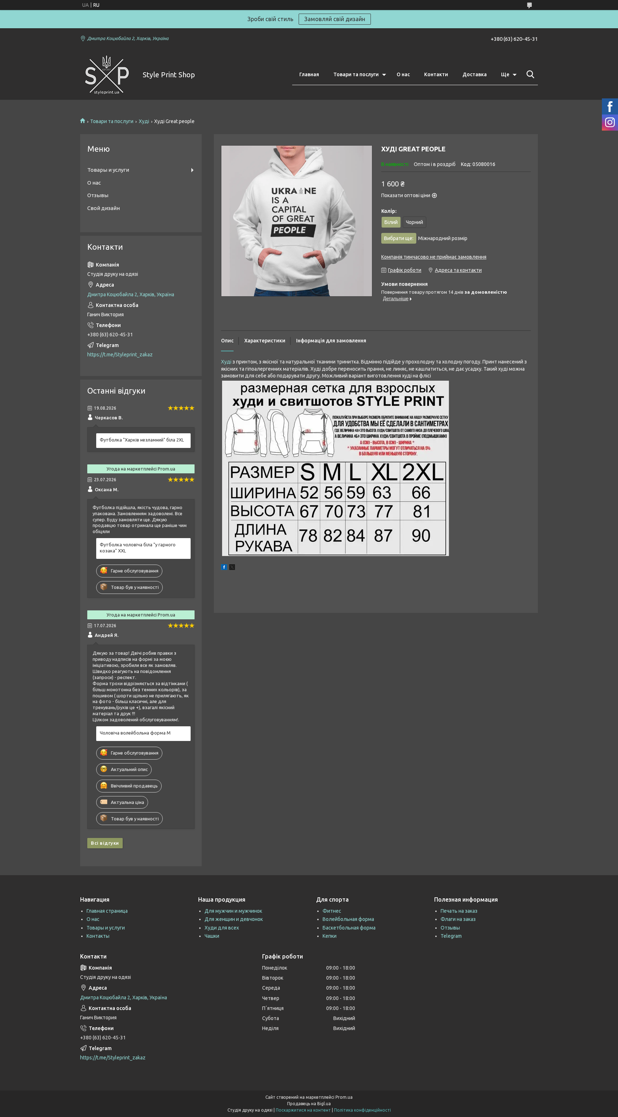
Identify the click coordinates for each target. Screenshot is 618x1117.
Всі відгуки (105, 842)
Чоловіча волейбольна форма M (135, 732)
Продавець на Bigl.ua (309, 1103)
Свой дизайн (103, 208)
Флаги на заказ (458, 919)
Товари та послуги (356, 74)
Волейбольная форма (348, 919)
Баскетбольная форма (349, 928)
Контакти (436, 74)
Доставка (474, 74)
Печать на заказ (459, 911)
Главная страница (107, 911)
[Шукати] (529, 74)
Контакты (98, 936)
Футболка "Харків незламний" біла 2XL (142, 439)
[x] (232, 568)
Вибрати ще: (425, 238)
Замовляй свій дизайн (334, 19)
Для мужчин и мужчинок (233, 911)
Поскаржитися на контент (303, 1110)
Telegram (451, 936)
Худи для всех (222, 928)
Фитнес (332, 911)
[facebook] (224, 568)
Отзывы (97, 195)
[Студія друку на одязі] (107, 75)
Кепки (330, 936)
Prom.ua (344, 1097)
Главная (309, 74)
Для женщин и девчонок (234, 919)
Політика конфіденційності (362, 1110)
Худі (144, 121)
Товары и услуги (108, 170)
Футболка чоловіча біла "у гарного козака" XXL (138, 547)
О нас (403, 74)
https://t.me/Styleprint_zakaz (120, 354)
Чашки (212, 936)
